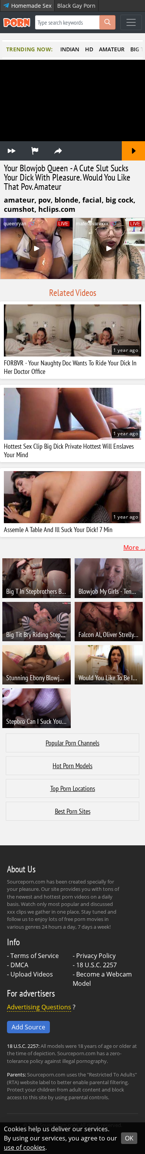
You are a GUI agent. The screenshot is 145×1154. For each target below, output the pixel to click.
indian (69, 49)
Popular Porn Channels (72, 742)
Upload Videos (31, 974)
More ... (134, 547)
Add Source (28, 1027)
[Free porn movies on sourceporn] (16, 22)
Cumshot (19, 209)
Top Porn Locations (72, 788)
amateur (112, 49)
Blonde (66, 199)
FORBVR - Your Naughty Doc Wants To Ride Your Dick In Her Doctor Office (70, 367)
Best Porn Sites (72, 811)
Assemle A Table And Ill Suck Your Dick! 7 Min (58, 529)
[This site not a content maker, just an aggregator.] (34, 151)
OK (129, 1138)
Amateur (19, 199)
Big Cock (119, 199)
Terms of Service (34, 955)
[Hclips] (11, 151)
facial (92, 199)
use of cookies (24, 1147)
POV (44, 199)
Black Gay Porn (76, 5)
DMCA (19, 965)
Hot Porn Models (72, 765)
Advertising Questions (39, 1007)
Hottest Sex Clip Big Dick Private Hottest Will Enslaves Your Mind (69, 450)
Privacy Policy (96, 955)
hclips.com (56, 209)
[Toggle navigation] (131, 22)
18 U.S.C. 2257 (96, 965)
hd (89, 49)
